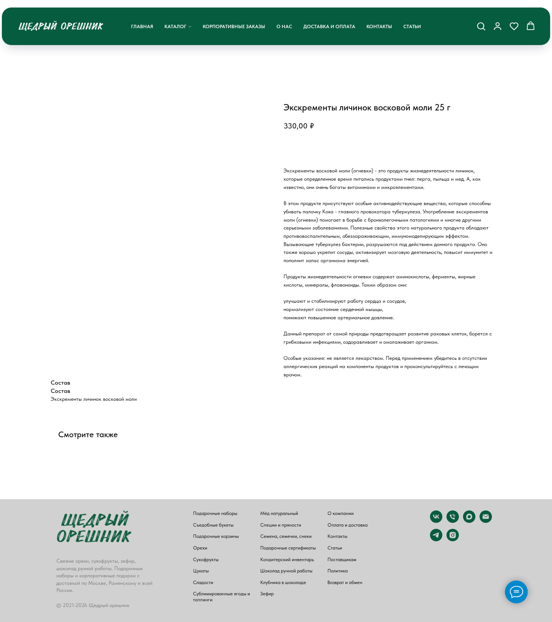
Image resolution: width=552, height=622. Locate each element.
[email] (486, 521)
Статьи (412, 26)
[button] (481, 25)
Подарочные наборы (215, 513)
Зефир (267, 593)
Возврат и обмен (344, 582)
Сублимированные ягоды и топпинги (221, 596)
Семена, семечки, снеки (286, 536)
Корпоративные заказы (234, 26)
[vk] (436, 521)
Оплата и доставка (347, 525)
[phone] (452, 521)
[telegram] (436, 539)
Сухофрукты (206, 559)
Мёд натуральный (279, 513)
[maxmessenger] (469, 521)
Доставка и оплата (329, 26)
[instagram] (452, 539)
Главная (142, 26)
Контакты (379, 26)
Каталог (175, 26)
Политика (337, 571)
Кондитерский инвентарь (287, 559)
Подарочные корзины (216, 536)
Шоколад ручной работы (286, 571)
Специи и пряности (280, 525)
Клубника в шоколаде (283, 582)
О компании (340, 513)
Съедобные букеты (213, 525)
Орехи (200, 548)
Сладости (203, 582)
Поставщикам (341, 559)
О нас (284, 26)
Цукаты (201, 571)
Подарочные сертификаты (288, 548)
